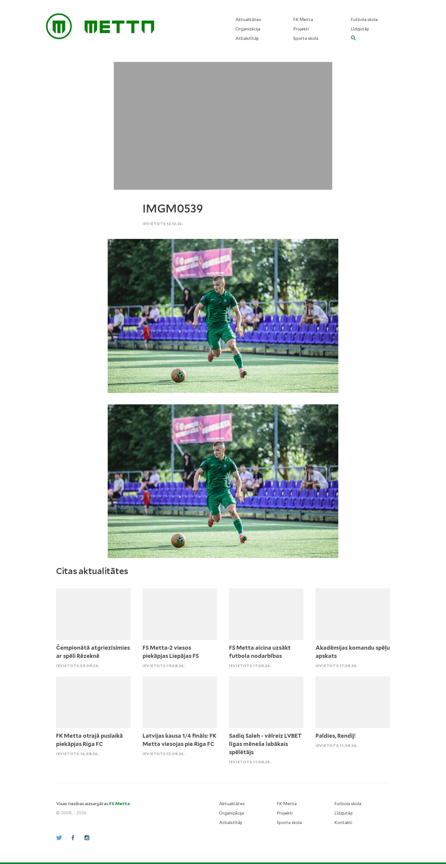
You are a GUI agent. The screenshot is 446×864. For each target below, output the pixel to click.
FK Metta (303, 19)
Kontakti (343, 822)
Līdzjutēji (360, 28)
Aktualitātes (248, 19)
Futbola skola (364, 19)
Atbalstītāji (246, 38)
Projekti (301, 28)
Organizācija (247, 28)
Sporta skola (305, 38)
